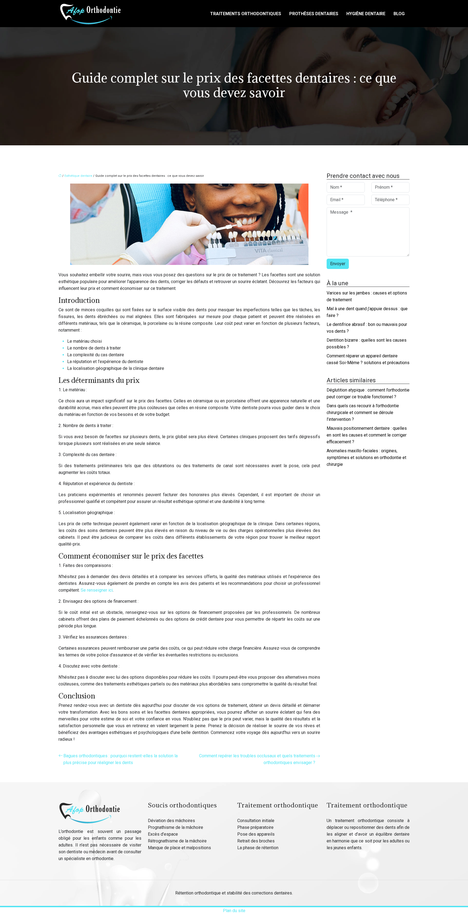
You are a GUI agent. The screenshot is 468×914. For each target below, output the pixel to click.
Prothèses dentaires (313, 13)
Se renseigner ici (97, 590)
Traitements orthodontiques (245, 13)
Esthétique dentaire (78, 176)
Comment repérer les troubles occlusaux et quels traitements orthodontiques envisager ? (257, 759)
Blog (399, 13)
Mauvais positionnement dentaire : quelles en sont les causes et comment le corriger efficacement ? (367, 435)
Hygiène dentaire (365, 13)
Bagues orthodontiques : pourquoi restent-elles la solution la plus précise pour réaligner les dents (120, 759)
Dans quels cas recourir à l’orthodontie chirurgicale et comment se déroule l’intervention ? (363, 412)
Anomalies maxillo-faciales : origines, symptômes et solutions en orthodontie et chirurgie (366, 457)
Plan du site (234, 910)
